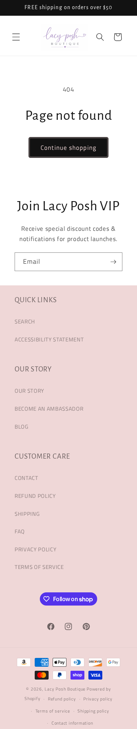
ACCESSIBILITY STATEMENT (49, 339)
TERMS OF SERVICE (39, 567)
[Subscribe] (113, 261)
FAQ (20, 531)
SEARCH (25, 321)
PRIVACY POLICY (35, 549)
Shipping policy (93, 710)
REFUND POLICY (35, 496)
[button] (16, 37)
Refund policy (62, 698)
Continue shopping (68, 147)
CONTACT (26, 478)
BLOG (21, 426)
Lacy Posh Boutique (65, 688)
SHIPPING (27, 514)
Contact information (72, 722)
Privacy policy (98, 698)
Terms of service (52, 710)
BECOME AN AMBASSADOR (49, 408)
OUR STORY (29, 390)
